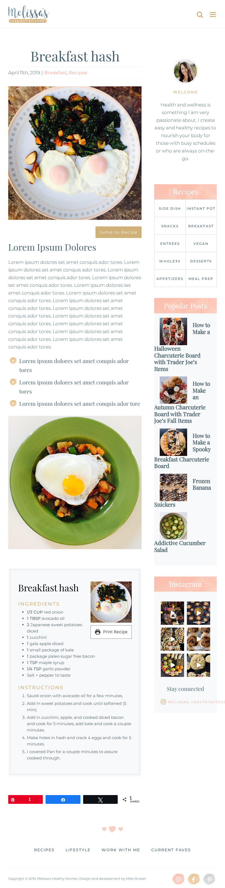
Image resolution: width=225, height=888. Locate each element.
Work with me (121, 849)
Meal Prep (201, 279)
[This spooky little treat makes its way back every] (172, 639)
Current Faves (171, 849)
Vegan (201, 244)
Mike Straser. (136, 878)
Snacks (170, 226)
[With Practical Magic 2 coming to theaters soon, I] (172, 613)
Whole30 (170, 261)
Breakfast (55, 72)
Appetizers (169, 279)
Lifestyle (78, 849)
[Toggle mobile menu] (213, 14)
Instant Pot (201, 208)
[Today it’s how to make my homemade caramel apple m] (198, 665)
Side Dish (170, 208)
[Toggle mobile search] (200, 14)
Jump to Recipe (118, 232)
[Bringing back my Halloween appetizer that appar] (198, 613)
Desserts (201, 261)
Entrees (170, 244)
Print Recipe (115, 631)
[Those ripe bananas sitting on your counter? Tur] (198, 639)
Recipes (78, 72)
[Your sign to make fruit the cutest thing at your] (172, 665)
